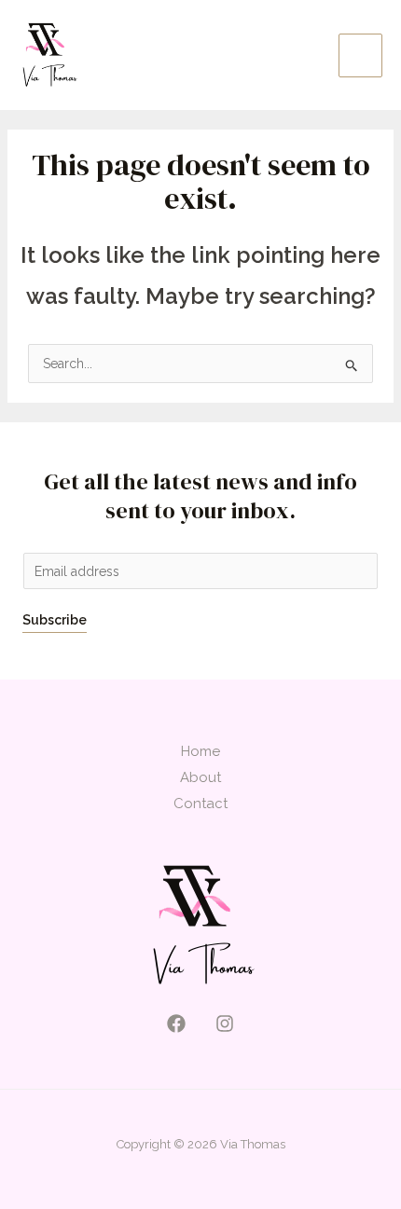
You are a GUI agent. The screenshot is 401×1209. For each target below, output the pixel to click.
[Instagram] (224, 1023)
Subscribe (54, 619)
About (200, 777)
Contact (200, 803)
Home (200, 751)
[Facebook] (176, 1023)
